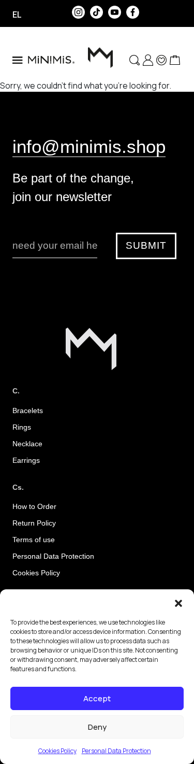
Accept (97, 698)
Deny (97, 726)
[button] (178, 602)
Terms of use (33, 539)
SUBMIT (146, 245)
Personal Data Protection (116, 750)
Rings (21, 427)
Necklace (27, 444)
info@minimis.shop (89, 146)
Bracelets (27, 410)
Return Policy (34, 523)
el (17, 14)
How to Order (34, 506)
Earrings (26, 460)
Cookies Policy (57, 750)
